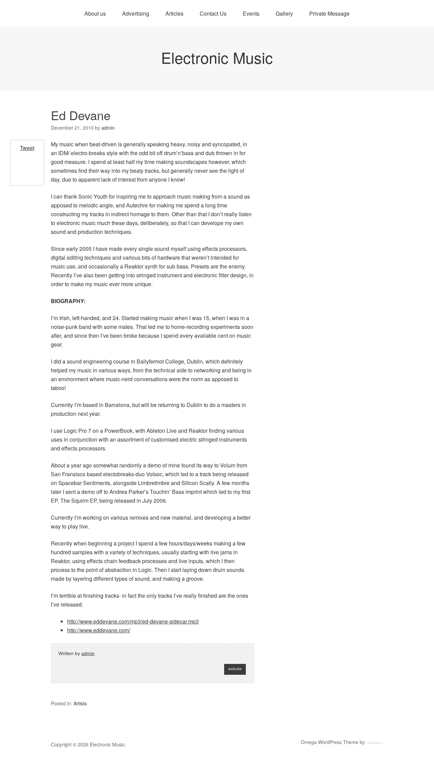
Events (251, 13)
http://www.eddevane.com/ (98, 630)
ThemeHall (374, 743)
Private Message (329, 13)
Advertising (135, 13)
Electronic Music (217, 57)
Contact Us (213, 13)
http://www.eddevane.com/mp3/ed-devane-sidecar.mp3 (133, 621)
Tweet (27, 148)
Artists (80, 703)
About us (95, 13)
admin (88, 653)
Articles (174, 13)
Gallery (284, 13)
